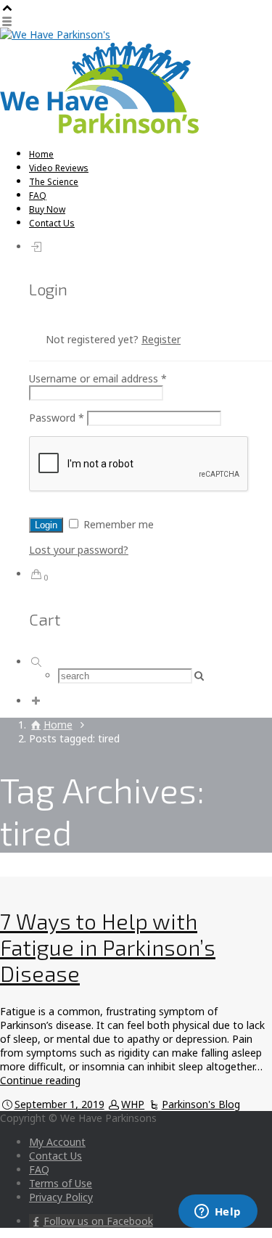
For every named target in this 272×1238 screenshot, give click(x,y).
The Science (53, 182)
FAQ (37, 195)
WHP (132, 1104)
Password (56, 418)
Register (161, 339)
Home (41, 154)
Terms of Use (60, 1183)
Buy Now (47, 209)
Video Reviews (58, 168)
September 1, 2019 (59, 1104)
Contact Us (52, 223)
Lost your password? (78, 550)
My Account (57, 1142)
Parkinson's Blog (201, 1104)
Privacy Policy (61, 1197)
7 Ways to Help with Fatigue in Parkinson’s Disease (107, 947)
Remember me (117, 524)
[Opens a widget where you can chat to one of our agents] (217, 1212)
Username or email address (98, 378)
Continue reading (40, 1080)
